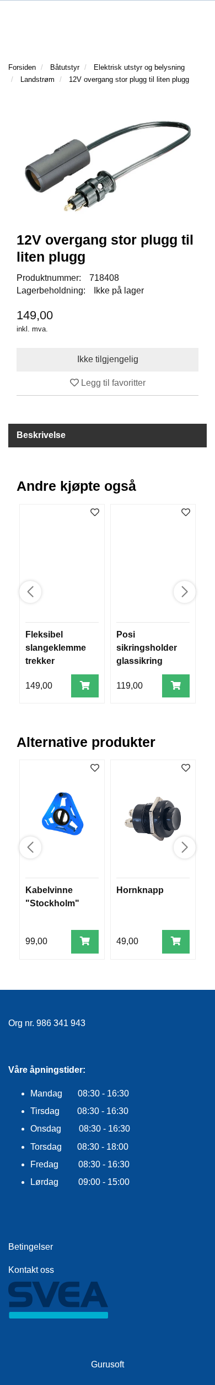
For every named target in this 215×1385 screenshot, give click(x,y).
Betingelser (30, 1246)
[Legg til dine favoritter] (95, 513)
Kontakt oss (31, 1270)
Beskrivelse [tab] (41, 435)
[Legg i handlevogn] (85, 686)
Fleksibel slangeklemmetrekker (55, 648)
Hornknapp (140, 890)
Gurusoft (107, 1364)
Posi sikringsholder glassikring (146, 648)
